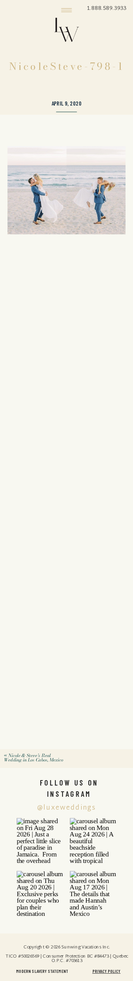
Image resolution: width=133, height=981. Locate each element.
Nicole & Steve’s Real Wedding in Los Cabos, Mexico (33, 757)
